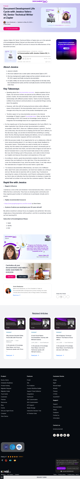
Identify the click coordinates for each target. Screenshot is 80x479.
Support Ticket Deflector (34, 391)
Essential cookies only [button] (72, 468)
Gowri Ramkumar (11, 22)
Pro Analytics (31, 385)
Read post (9, 355)
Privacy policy (62, 474)
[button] (68, 471)
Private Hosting (5, 385)
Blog (2, 405)
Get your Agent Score (7, 410)
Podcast (5, 6)
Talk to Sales (22, 276)
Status (55, 409)
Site (28, 383)
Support (55, 404)
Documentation (57, 407)
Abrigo (55, 380)
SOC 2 (77, 474)
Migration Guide (5, 391)
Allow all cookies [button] (61, 468)
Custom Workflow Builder (34, 388)
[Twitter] (57, 435)
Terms (55, 474)
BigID (54, 383)
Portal (28, 380)
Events (3, 408)
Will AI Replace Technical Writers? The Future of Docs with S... (64, 337)
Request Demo (42, 477)
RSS (9, 228)
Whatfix (55, 388)
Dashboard (30, 397)
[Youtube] (64, 435)
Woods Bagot (57, 385)
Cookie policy (71, 474)
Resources (4, 402)
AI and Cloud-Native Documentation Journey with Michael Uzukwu (39, 337)
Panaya (55, 391)
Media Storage (31, 408)
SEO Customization (32, 402)
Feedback (56, 412)
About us (3, 474)
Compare (3, 413)
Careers (17, 474)
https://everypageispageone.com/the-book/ (17, 203)
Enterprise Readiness (7, 383)
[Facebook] (54, 435)
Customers (4, 397)
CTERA (55, 394)
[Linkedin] (61, 435)
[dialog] (67, 466)
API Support (30, 405)
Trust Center (4, 394)
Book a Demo (5, 380)
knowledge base (31, 116)
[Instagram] (68, 435)
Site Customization (32, 399)
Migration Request (6, 388)
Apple (9, 223)
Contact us (56, 415)
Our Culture (10, 474)
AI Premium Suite (32, 413)
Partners (3, 399)
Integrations (30, 394)
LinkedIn (15, 71)
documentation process (26, 92)
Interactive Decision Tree (34, 410)
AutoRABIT (56, 397)
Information (56, 418)
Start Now (11, 276)
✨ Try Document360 (11, 28)
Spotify (10, 225)
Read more (16, 295)
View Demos (4, 416)
